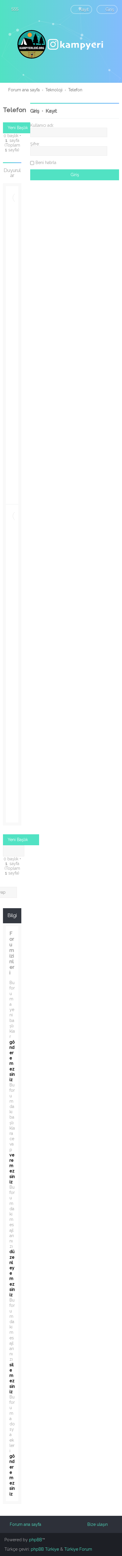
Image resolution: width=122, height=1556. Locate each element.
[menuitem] (12, 9)
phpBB (35, 1539)
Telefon (14, 109)
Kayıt (51, 111)
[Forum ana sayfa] (61, 44)
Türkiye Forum (78, 1549)
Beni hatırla (46, 162)
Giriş (34, 111)
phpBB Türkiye (45, 1549)
